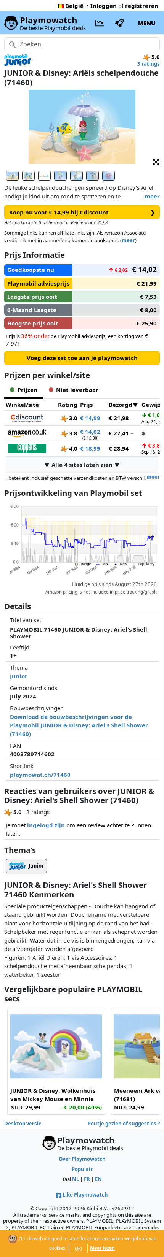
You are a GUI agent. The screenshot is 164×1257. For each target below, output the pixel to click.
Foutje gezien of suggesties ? (124, 1123)
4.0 (72, 448)
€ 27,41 (119, 433)
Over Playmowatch (82, 1158)
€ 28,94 (119, 448)
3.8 (72, 433)
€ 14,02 (90, 431)
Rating (67, 404)
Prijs (86, 404)
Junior (18, 676)
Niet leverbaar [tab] (77, 390)
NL (75, 1179)
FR (87, 1179)
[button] (156, 161)
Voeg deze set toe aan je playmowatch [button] (82, 358)
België (74, 6)
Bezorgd (120, 404)
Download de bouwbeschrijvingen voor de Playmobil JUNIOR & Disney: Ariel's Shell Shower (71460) (79, 725)
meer (152, 196)
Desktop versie (23, 1123)
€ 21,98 (119, 418)
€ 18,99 (90, 448)
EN (98, 1179)
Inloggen (103, 6)
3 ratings (148, 63)
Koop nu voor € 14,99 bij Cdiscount (82, 212)
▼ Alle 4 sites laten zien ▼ (82, 464)
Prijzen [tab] (27, 390)
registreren (141, 6)
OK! (78, 1249)
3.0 (72, 418)
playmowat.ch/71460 (40, 774)
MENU (146, 23)
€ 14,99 (90, 418)
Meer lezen (102, 1248)
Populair (82, 1169)
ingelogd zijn (46, 825)
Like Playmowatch (85, 1194)
